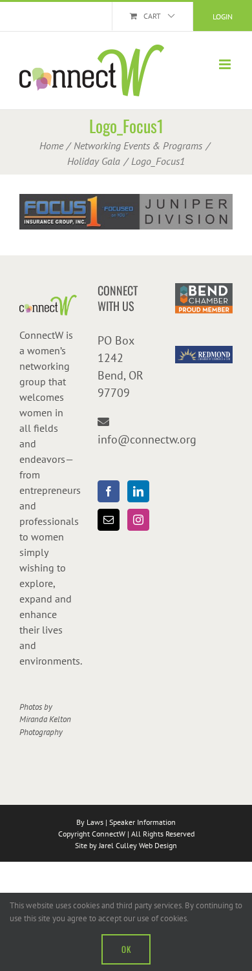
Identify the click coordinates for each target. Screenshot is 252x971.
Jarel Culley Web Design (138, 845)
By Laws (89, 822)
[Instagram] (138, 520)
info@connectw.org (147, 439)
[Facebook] (109, 491)
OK (126, 949)
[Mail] (109, 520)
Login (223, 16)
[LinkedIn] (138, 491)
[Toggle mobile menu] (226, 64)
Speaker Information (142, 822)
